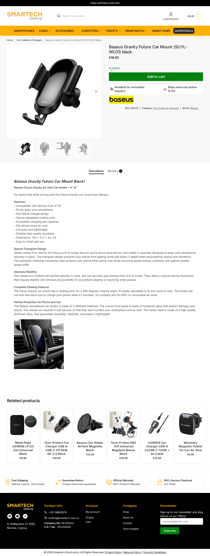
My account (93, 511)
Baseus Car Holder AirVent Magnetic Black (90, 446)
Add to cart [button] (23, 460)
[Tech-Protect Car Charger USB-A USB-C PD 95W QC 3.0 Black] (56, 424)
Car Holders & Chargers (29, 40)
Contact (127, 523)
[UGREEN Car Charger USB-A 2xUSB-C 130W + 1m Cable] (157, 424)
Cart (88, 522)
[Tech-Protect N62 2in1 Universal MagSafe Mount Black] (123, 424)
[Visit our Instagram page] (17, 516)
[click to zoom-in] (54, 91)
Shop (126, 511)
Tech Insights (131, 528)
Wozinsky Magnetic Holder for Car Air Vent (191, 446)
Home (10, 40)
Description (96, 171)
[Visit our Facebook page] (9, 516)
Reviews (114, 171)
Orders (90, 517)
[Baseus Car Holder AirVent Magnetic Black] (90, 424)
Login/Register (171, 18)
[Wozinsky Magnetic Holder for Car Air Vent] (190, 424)
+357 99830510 (57, 512)
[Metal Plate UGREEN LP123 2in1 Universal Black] (23, 424)
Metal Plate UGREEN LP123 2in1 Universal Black (23, 448)
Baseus (194, 108)
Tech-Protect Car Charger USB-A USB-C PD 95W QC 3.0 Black (56, 448)
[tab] (96, 171)
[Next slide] (95, 91)
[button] (194, 16)
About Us (128, 517)
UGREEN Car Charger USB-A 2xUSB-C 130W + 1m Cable (157, 448)
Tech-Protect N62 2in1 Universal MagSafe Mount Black (123, 448)
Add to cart (156, 77)
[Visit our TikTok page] (25, 516)
